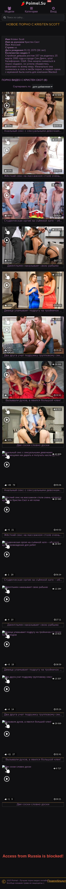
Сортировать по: (22, 86)
